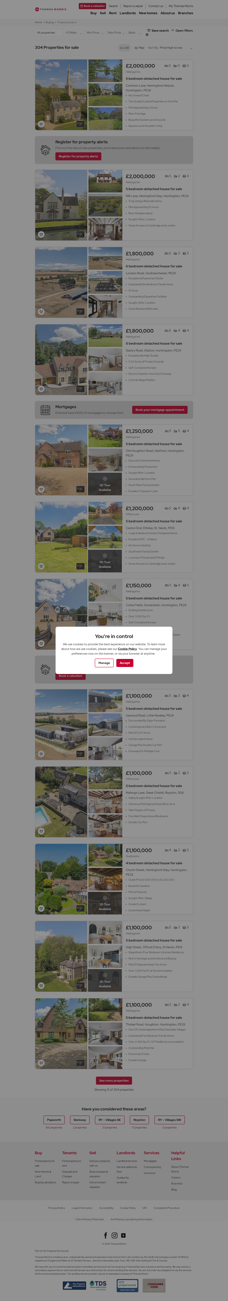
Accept (125, 663)
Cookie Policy (127, 649)
